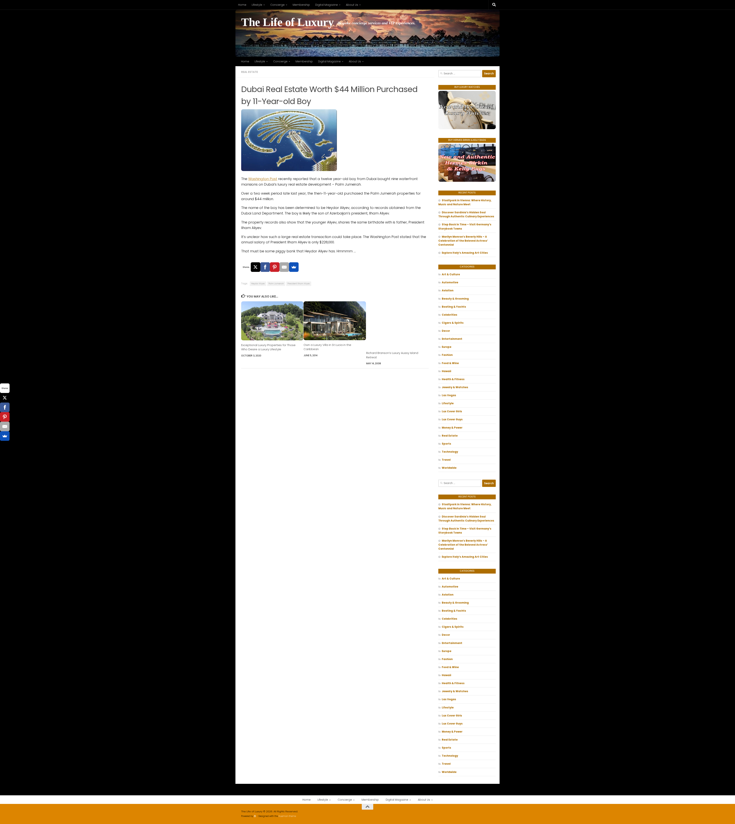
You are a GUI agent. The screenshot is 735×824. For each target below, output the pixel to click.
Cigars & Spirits (453, 323)
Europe (446, 347)
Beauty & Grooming (455, 299)
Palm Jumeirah (276, 283)
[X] (255, 267)
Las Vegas (449, 395)
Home (242, 5)
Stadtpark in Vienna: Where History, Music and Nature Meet (465, 202)
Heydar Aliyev (258, 283)
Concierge (277, 5)
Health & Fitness (453, 379)
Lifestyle (257, 5)
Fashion (447, 355)
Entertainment (452, 339)
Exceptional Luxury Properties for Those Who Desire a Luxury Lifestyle (268, 347)
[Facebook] (265, 267)
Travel (446, 460)
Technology (450, 452)
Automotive (450, 282)
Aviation (447, 290)
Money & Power (452, 428)
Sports (446, 444)
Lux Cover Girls (452, 411)
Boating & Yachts (454, 307)
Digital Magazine (326, 5)
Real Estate (249, 72)
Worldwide (449, 468)
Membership (301, 5)
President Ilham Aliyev (298, 283)
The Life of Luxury (287, 22)
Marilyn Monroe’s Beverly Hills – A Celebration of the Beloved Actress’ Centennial (463, 241)
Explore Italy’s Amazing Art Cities (465, 253)
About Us (352, 5)
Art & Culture (451, 274)
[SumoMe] (294, 267)
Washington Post (262, 178)
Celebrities (449, 315)
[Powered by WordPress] (255, 816)
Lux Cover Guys (452, 419)
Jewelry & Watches (455, 387)
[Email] (284, 267)
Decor (446, 331)
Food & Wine (450, 363)
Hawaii (446, 371)
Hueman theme (287, 816)
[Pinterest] (274, 267)
